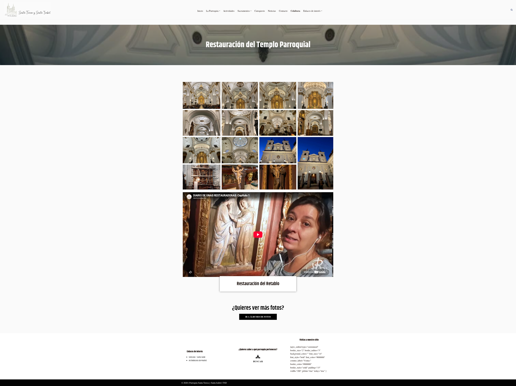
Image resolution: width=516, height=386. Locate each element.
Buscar (258, 361)
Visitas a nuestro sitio (309, 340)
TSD (225, 382)
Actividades (228, 10)
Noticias (272, 10)
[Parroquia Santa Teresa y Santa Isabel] (27, 9)
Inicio (200, 10)
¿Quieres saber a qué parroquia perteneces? (258, 349)
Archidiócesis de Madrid (198, 360)
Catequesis (260, 10)
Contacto (283, 10)
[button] (219, 10)
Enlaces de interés (195, 351)
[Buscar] (512, 10)
